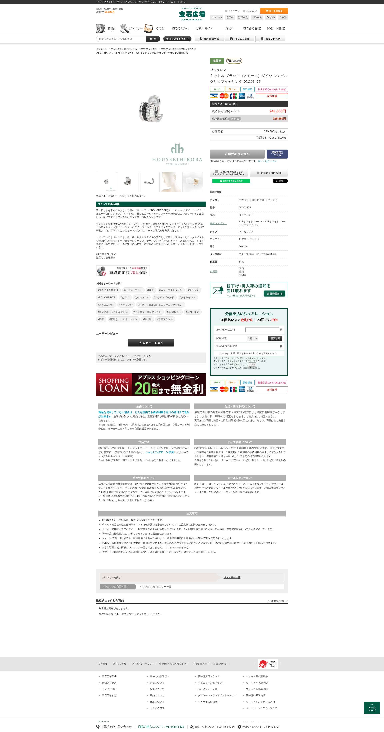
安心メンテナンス (207, 689)
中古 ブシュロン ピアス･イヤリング (258, 200)
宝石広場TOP (109, 676)
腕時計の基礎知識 (255, 695)
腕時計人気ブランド (209, 676)
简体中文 (257, 17)
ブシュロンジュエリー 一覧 (156, 586)
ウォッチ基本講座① (257, 676)
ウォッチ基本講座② (257, 682)
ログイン (129, 359)
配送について (157, 689)
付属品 (213, 271)
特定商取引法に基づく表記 (172, 664)
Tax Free (234, 118)
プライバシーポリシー (143, 664)
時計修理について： (253, 726)
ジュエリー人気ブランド (211, 682)
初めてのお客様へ (159, 676)
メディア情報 (109, 689)
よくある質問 (157, 708)
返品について (157, 695)
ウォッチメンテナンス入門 (260, 701)
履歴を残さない (279, 601)
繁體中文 (243, 17)
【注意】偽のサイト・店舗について (209, 664)
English (271, 17)
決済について (157, 682)
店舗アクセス (109, 682)
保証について (157, 701)
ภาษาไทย (217, 17)
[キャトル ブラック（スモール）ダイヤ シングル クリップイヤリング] (106, 182)
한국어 (230, 17)
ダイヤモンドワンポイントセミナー (217, 695)
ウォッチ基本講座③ (257, 689)
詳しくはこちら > (267, 161)
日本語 (283, 17)
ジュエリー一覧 (232, 577)
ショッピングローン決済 (159, 452)
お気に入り (252, 10)
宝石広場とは (109, 695)
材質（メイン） (218, 223)
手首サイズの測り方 (209, 701)
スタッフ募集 (119, 664)
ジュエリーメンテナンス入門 (261, 708)
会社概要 (103, 664)
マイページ (234, 10)
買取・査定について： (207, 726)
